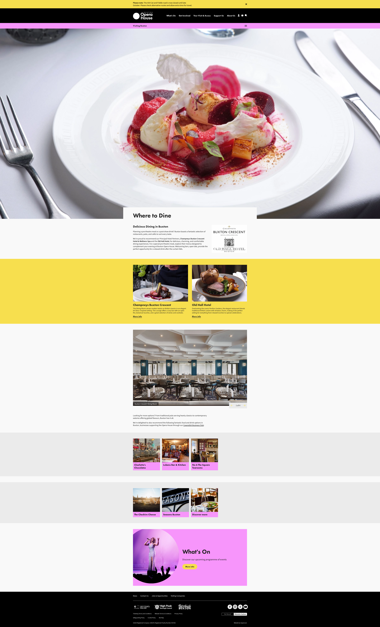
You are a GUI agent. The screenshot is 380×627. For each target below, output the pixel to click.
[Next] (244, 405)
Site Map (161, 618)
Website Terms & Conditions (163, 614)
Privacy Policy (178, 614)
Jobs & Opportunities (160, 596)
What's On (171, 15)
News (135, 596)
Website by (240, 623)
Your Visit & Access (202, 15)
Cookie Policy (152, 618)
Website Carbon (240, 614)
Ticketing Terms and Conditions (142, 614)
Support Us (219, 15)
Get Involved (184, 15)
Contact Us (144, 596)
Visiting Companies (178, 596)
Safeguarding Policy (139, 618)
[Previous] (232, 405)
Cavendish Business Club (193, 425)
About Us (231, 15)
